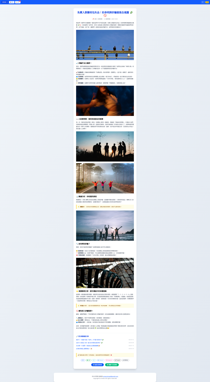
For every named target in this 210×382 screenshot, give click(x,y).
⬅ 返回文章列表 (97, 364)
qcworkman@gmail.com (110, 376)
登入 (203, 2)
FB (83, 360)
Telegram (101, 360)
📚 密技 (11, 2)
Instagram (109, 360)
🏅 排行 (18, 2)
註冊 (207, 2)
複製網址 (126, 360)
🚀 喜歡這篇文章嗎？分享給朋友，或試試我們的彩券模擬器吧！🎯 (95, 355)
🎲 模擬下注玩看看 (112, 364)
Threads (118, 360)
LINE (89, 360)
